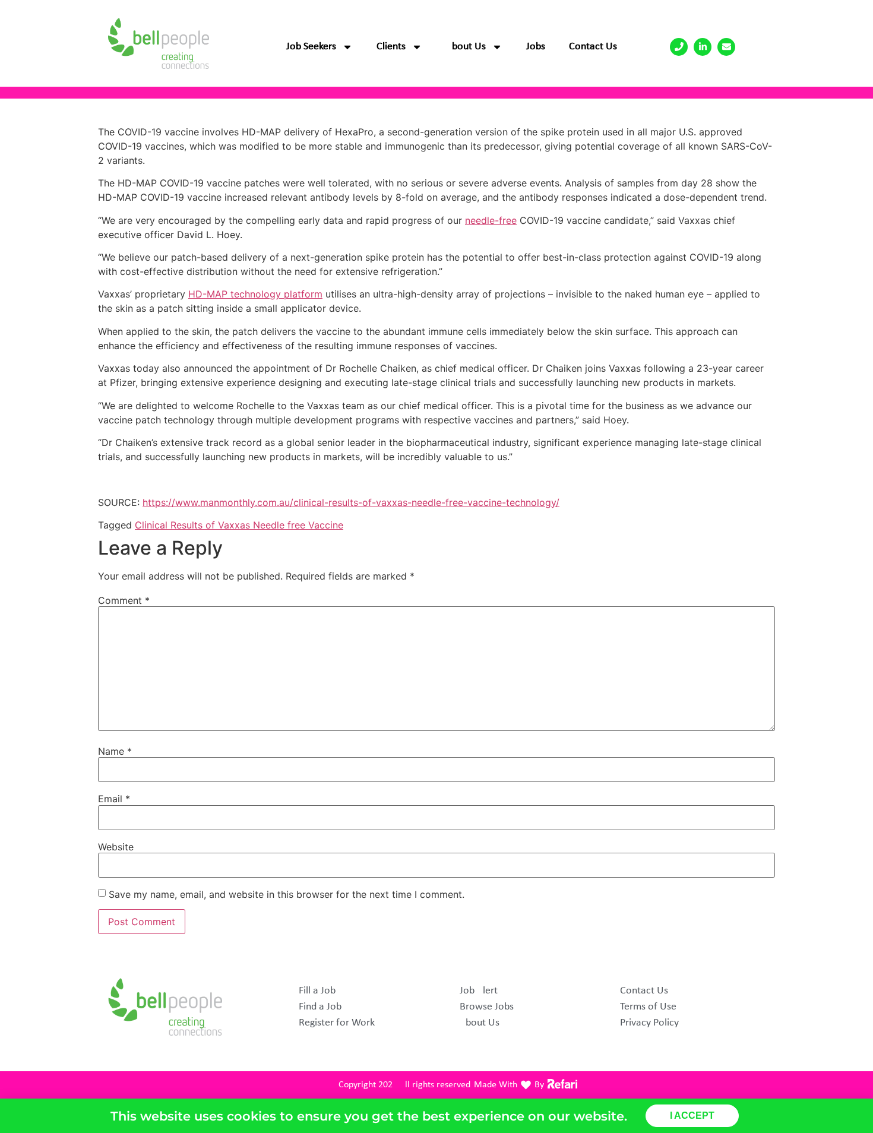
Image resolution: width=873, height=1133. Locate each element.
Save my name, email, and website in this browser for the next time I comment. (286, 894)
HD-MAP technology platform (255, 294)
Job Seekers (311, 46)
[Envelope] (726, 47)
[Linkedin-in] (702, 47)
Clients (391, 46)
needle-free (491, 220)
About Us (466, 46)
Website (116, 847)
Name (115, 751)
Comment (124, 600)
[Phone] (679, 47)
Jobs (535, 46)
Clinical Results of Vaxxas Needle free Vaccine (239, 525)
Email (114, 798)
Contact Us (593, 46)
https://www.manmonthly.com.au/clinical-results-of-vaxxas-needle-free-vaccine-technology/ (351, 502)
